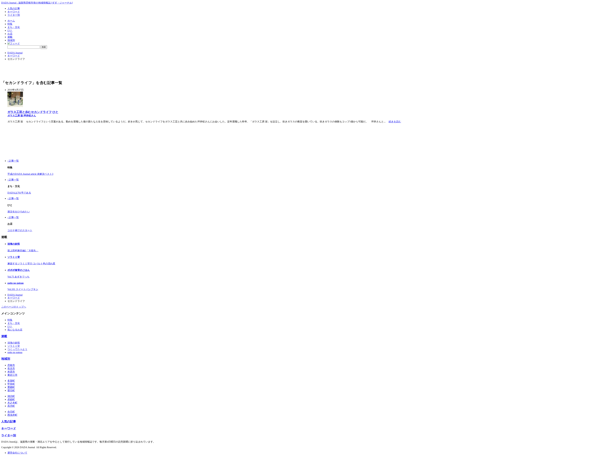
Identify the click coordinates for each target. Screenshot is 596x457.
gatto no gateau (15, 283)
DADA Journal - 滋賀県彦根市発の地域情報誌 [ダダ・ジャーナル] (37, 2)
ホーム (11, 20)
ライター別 (13, 15)
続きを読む (395, 121)
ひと (9, 30)
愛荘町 (11, 390)
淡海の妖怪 (13, 244)
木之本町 (12, 402)
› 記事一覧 (13, 160)
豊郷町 (11, 387)
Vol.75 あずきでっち (18, 276)
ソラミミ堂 (13, 257)
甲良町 (11, 384)
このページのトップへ (13, 306)
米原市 (11, 371)
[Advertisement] (16, 141)
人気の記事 (13, 8)
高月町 (11, 406)
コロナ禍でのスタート (19, 230)
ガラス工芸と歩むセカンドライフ (29, 112)
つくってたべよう (17, 349)
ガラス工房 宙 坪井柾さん (21, 115)
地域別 (11, 40)
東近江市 (12, 375)
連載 (9, 37)
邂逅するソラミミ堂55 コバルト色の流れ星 (31, 263)
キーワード (13, 11)
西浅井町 (12, 415)
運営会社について (17, 452)
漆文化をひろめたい (18, 211)
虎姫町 (11, 399)
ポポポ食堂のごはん (18, 270)
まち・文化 (13, 27)
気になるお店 (14, 329)
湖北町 (11, 396)
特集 (9, 24)
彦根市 (11, 365)
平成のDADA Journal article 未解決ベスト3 (30, 174)
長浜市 (11, 368)
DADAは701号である (19, 192)
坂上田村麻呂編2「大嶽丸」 (22, 250)
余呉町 (11, 411)
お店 (9, 33)
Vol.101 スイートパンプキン (22, 289)
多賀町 (11, 380)
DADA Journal (15, 52)
